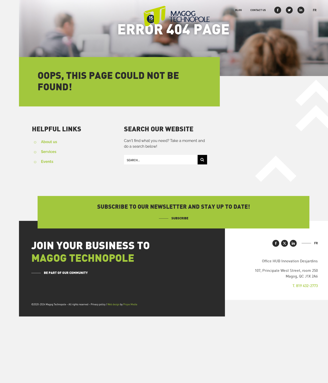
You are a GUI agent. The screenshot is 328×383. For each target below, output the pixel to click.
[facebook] (275, 243)
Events (47, 161)
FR (316, 243)
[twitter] (284, 243)
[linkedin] (293, 243)
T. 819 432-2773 (305, 285)
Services (48, 151)
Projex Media (130, 304)
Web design (113, 304)
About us (49, 142)
